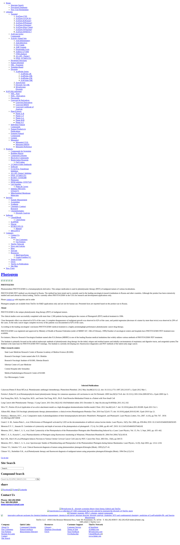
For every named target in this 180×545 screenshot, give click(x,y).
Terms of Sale (72, 529)
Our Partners (6, 532)
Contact (4, 536)
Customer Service (74, 527)
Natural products (26, 529)
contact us (10, 299)
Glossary (48, 527)
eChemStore (93, 527)
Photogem (9, 274)
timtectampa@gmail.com (12, 504)
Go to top (4, 458)
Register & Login (8, 534)
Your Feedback (73, 532)
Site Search (5, 538)
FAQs (47, 532)
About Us (5, 527)
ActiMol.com (94, 529)
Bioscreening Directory (29, 532)
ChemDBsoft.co (95, 534)
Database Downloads (53, 529)
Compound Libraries (28, 527)
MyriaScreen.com (95, 532)
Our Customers (7, 529)
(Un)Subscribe (73, 534)
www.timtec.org (95, 536)
